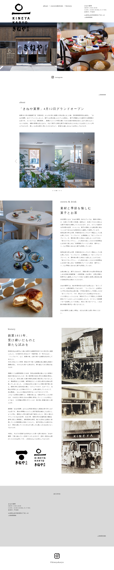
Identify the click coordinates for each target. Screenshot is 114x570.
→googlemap (88, 17)
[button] (52, 190)
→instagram (102, 94)
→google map (101, 535)
